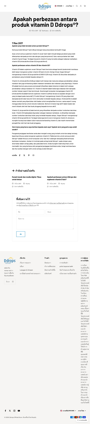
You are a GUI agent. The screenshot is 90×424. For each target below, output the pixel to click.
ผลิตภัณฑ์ (48, 273)
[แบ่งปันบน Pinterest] (29, 155)
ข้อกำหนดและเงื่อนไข (67, 270)
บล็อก (22, 266)
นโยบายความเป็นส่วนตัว (57, 203)
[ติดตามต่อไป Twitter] (10, 411)
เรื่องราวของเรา (25, 263)
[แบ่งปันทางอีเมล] (33, 155)
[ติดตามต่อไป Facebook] (5, 411)
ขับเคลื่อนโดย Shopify (29, 417)
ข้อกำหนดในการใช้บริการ (27, 205)
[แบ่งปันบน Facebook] (19, 155)
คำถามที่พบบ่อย (50, 266)
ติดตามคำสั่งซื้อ (50, 270)
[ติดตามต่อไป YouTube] (19, 411)
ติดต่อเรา (48, 263)
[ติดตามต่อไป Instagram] (14, 411)
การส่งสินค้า (64, 263)
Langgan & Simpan (26, 270)
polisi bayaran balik (66, 266)
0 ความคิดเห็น (56, 30)
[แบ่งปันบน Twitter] (24, 155)
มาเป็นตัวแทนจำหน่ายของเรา (30, 273)
